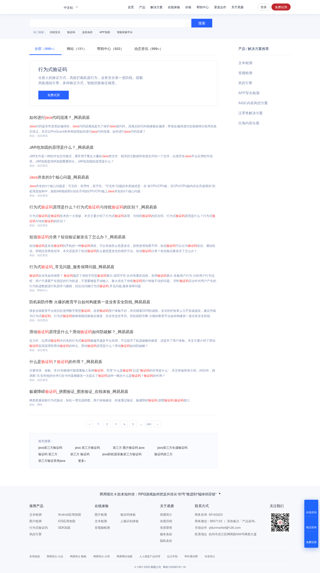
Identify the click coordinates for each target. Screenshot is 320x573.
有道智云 (210, 556)
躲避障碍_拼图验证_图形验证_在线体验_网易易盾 (78, 391)
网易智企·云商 (101, 556)
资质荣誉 (166, 527)
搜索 (250, 7)
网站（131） (77, 48)
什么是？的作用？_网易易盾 (65, 361)
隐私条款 (166, 540)
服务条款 (166, 534)
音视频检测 (102, 527)
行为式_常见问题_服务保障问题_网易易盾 (71, 266)
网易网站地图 (124, 556)
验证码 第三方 (47, 454)
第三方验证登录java (51, 460)
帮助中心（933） (110, 48)
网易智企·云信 (55, 556)
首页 (131, 7)
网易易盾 (44, 7)
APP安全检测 (248, 92)
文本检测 (245, 62)
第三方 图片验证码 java (129, 447)
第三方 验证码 (79, 454)
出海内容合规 (248, 122)
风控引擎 (245, 82)
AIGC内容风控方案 (253, 102)
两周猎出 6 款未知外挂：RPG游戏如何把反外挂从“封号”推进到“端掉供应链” (158, 493)
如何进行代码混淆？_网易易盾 (59, 117)
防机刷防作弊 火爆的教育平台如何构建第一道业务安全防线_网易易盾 (89, 301)
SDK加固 (64, 527)
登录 (264, 7)
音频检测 (245, 72)
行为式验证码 (38, 527)
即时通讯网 (191, 556)
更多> (82, 460)
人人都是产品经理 (149, 556)
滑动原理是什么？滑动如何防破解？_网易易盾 (81, 331)
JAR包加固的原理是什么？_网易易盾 (61, 147)
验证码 (71, 32)
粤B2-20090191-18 (174, 567)
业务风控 (87, 32)
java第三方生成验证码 (172, 447)
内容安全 (55, 32)
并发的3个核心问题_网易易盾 (59, 177)
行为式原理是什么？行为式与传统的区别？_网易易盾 (93, 207)
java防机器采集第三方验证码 (121, 454)
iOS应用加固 (66, 521)
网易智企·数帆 (78, 556)
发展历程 (166, 521)
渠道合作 (220, 7)
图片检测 (35, 521)
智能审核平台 (125, 32)
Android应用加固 (69, 514)
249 (149, 424)
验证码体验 (128, 514)
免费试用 (281, 7)
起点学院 (172, 556)
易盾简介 (166, 514)
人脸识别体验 (129, 521)
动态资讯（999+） (148, 48)
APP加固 (104, 32)
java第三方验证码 (50, 447)
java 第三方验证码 (87, 447)
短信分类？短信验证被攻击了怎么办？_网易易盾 (77, 236)
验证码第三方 (163, 454)
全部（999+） (45, 48)
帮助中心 (203, 7)
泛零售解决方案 (250, 112)
